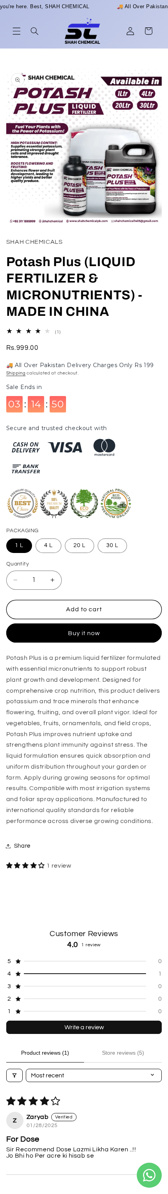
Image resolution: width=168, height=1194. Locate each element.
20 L (79, 545)
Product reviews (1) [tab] (45, 1053)
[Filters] (14, 1075)
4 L (48, 545)
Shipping (16, 373)
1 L (19, 545)
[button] (16, 31)
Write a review (84, 1027)
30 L (112, 545)
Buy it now (84, 633)
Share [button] (22, 846)
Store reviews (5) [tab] (123, 1053)
